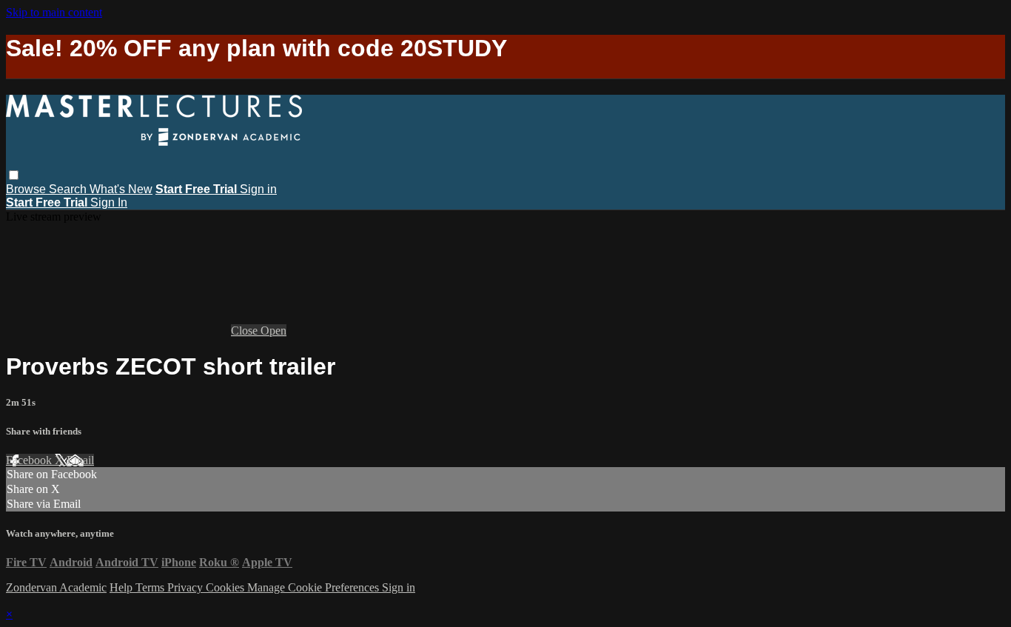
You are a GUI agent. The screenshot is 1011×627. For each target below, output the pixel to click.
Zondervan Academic (56, 587)
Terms (151, 587)
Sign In (108, 202)
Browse (27, 189)
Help (122, 587)
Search (69, 189)
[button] (14, 175)
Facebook (30, 460)
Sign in (258, 189)
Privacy (186, 587)
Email (80, 460)
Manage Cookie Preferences (314, 587)
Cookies (226, 587)
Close (246, 330)
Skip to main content (54, 12)
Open (273, 330)
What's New (121, 189)
